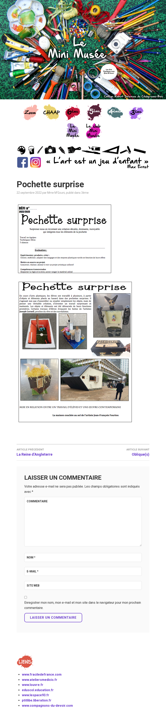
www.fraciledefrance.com (42, 674)
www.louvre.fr (32, 685)
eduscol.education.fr (38, 690)
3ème (85, 192)
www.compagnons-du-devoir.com (47, 706)
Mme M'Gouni (56, 192)
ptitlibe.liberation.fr (36, 700)
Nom (31, 557)
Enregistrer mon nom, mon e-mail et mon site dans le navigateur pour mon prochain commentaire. (82, 605)
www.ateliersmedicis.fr (39, 680)
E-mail (32, 571)
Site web (33, 585)
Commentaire (37, 501)
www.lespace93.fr (35, 695)
